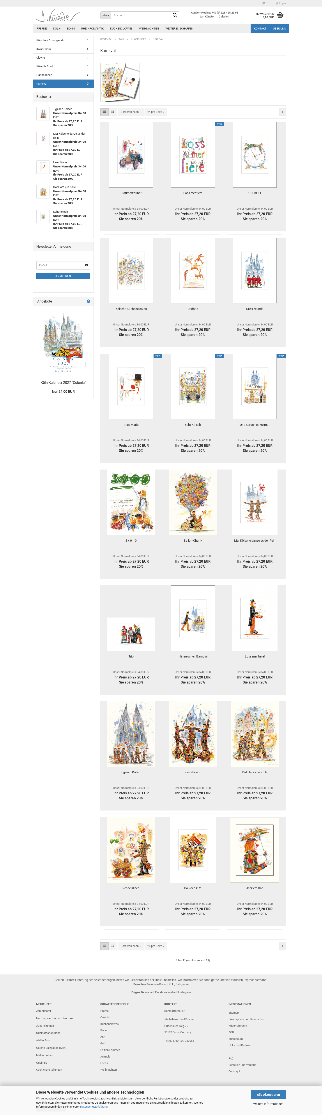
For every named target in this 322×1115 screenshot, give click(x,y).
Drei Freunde (254, 309)
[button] (265, 3)
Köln (56, 28)
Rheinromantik (92, 28)
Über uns (279, 28)
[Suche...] (175, 15)
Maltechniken (44, 1055)
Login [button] (282, 3)
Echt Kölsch (193, 424)
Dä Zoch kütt (193, 888)
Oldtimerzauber (131, 193)
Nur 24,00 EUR (63, 392)
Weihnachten (149, 28)
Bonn (71, 28)
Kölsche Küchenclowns (131, 309)
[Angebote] (88, 301)
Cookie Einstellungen (49, 1069)
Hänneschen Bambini (193, 656)
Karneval (41, 83)
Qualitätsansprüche (48, 1033)
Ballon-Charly (193, 540)
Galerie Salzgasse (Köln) (51, 1047)
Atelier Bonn (43, 1040)
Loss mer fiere (192, 193)
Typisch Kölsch (131, 772)
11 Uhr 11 (254, 193)
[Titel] (63, 342)
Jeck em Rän (255, 888)
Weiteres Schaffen (179, 28)
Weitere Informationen (268, 1104)
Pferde (42, 28)
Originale (41, 1062)
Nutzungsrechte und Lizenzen (54, 1018)
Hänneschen (44, 75)
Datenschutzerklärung (94, 1106)
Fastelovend (193, 772)
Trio (131, 656)
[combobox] (131, 112)
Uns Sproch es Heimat (255, 424)
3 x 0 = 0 (131, 540)
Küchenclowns (121, 28)
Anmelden (63, 276)
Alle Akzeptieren (268, 1094)
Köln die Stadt (44, 66)
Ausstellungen (45, 1025)
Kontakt (260, 28)
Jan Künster (43, 1010)
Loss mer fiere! (255, 656)
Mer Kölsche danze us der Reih (254, 540)
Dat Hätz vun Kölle (254, 772)
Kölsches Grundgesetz (50, 40)
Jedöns (193, 309)
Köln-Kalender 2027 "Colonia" (63, 383)
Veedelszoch (131, 888)
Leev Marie (131, 424)
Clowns (41, 57)
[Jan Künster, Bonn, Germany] (65, 15)
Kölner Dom (43, 49)
